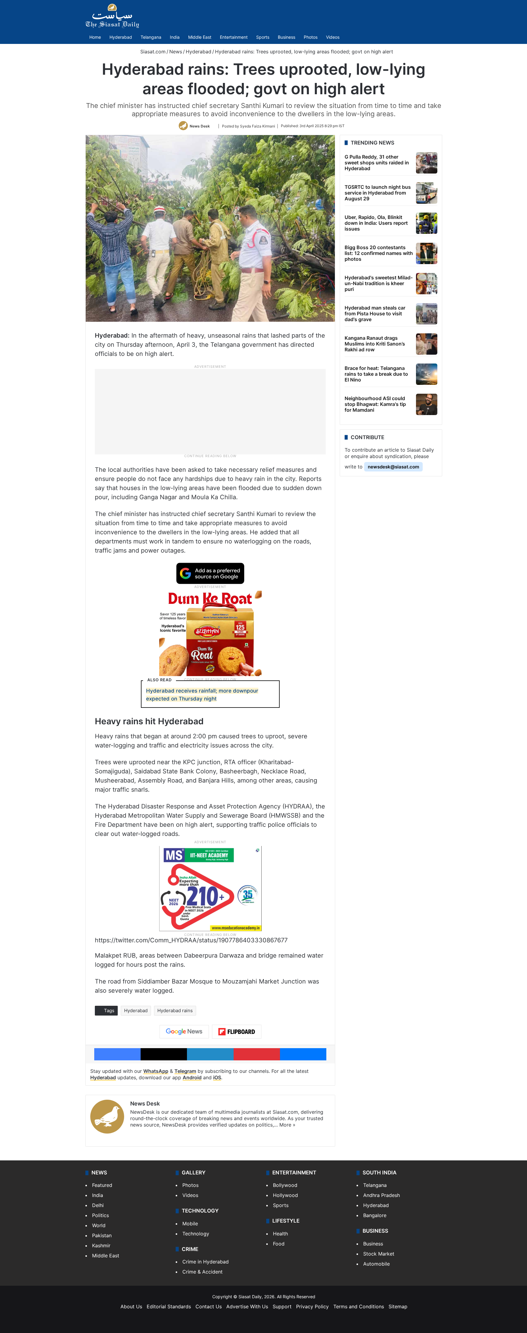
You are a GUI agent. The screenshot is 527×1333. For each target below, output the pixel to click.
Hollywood (285, 1195)
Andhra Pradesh (381, 1195)
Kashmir (101, 1245)
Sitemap (398, 1306)
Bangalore (374, 1215)
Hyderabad (120, 37)
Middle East (199, 37)
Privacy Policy (312, 1306)
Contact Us (208, 1306)
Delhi (98, 1205)
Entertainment (234, 37)
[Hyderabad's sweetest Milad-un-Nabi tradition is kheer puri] (426, 283)
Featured (102, 1185)
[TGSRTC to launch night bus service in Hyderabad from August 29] (426, 193)
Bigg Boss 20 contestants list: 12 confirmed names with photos (379, 253)
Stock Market (378, 1254)
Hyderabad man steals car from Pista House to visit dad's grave (375, 313)
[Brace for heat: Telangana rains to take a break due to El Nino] (426, 374)
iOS (217, 1077)
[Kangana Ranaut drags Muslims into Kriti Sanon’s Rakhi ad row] (426, 344)
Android (192, 1077)
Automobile (376, 1264)
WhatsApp (155, 1071)
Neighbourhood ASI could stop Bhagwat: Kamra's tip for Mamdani (375, 404)
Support (282, 1306)
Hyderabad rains (175, 1010)
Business (286, 37)
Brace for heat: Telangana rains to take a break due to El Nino (376, 374)
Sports (262, 37)
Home (95, 37)
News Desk (200, 126)
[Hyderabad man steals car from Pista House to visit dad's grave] (426, 313)
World (99, 1225)
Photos (310, 37)
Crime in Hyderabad (205, 1262)
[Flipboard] (236, 1032)
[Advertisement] (210, 411)
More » (287, 1125)
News (175, 51)
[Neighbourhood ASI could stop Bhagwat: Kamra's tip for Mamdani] (426, 404)
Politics (100, 1215)
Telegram (185, 1071)
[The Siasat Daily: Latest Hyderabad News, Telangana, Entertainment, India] (112, 16)
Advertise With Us (247, 1306)
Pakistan (102, 1235)
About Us (131, 1306)
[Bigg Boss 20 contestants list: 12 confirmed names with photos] (426, 253)
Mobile (190, 1223)
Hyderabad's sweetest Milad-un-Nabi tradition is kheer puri (379, 283)
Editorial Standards (169, 1306)
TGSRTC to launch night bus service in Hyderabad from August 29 (378, 193)
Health (280, 1234)
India (175, 37)
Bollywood (285, 1185)
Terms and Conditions (358, 1306)
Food (279, 1244)
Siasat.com (152, 51)
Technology (195, 1234)
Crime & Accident (202, 1272)
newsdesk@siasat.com (393, 467)
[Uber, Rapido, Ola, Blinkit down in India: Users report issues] (426, 223)
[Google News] (184, 1031)
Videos (332, 37)
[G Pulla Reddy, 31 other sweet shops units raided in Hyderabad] (426, 163)
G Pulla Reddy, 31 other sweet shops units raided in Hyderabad (377, 162)
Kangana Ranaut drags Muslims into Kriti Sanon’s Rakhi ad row (375, 344)
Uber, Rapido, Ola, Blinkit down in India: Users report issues (376, 223)
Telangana (151, 37)
